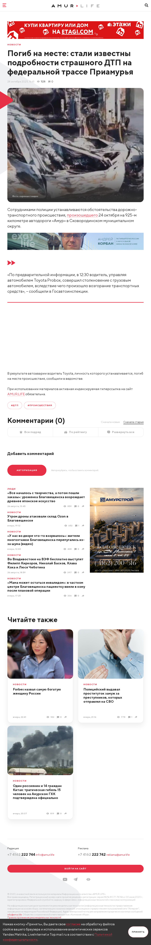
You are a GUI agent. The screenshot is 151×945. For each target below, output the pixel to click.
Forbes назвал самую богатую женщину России (37, 691)
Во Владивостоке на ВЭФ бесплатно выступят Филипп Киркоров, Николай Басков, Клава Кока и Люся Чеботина (45, 563)
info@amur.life (45, 854)
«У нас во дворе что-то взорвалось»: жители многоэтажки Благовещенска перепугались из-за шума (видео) (46, 540)
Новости (14, 45)
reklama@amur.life (118, 854)
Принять (138, 931)
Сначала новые (110, 421)
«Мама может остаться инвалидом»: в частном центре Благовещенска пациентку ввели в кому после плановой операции (46, 587)
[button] (88, 879)
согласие (73, 924)
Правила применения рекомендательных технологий (34, 917)
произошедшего (82, 215)
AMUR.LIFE (16, 394)
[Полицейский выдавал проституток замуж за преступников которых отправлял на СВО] (136, 717)
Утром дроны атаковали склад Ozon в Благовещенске (37, 518)
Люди (11, 489)
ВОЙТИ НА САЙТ (75, 868)
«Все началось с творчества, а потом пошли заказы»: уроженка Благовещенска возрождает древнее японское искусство (46, 497)
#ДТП (14, 405)
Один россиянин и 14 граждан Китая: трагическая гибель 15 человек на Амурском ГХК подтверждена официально (37, 792)
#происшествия (40, 405)
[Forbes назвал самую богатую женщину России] (66, 717)
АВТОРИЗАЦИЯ (27, 470)
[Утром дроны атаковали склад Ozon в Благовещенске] (83, 526)
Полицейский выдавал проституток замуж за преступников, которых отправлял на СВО (102, 695)
